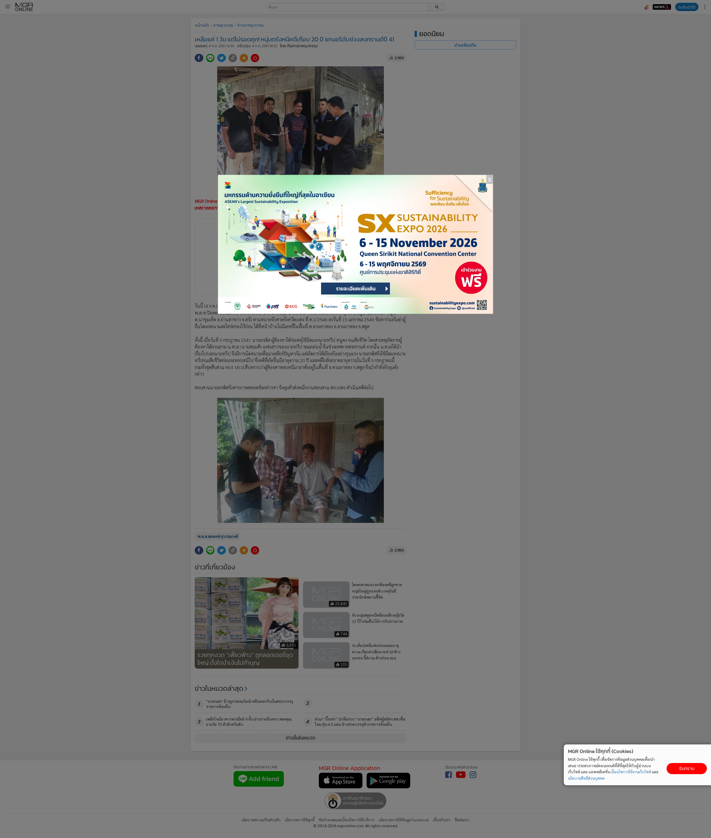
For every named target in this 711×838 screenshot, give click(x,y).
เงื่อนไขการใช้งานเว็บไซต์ (631, 771)
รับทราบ (686, 768)
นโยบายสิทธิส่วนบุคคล (586, 778)
